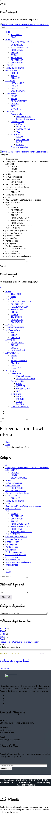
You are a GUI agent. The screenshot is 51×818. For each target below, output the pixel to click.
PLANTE (9, 39)
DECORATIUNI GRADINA (15, 490)
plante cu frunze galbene (16, 536)
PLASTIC (14, 73)
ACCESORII (10, 80)
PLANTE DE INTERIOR (20, 526)
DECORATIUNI (17, 62)
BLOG (13, 37)
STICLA (14, 75)
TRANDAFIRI (16, 57)
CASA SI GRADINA (12, 485)
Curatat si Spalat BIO (20, 147)
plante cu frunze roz (14, 539)
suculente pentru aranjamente (18, 562)
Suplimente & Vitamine (25, 119)
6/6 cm (2, 636)
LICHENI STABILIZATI (14, 68)
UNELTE (14, 88)
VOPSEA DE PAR (23, 129)
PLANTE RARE (17, 50)
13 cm (2, 631)
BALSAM (20, 137)
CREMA (19, 124)
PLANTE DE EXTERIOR (20, 524)
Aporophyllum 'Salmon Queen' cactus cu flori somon (27, 467)
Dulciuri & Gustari (23, 116)
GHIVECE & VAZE (12, 70)
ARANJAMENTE (11, 93)
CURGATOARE (17, 45)
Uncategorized (11, 565)
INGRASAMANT (17, 83)
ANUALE (14, 55)
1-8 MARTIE (16, 109)
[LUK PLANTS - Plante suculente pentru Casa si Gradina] (24, 24)
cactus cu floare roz (13, 483)
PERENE (14, 52)
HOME (8, 32)
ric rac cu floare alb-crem (15, 554)
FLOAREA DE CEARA (19, 47)
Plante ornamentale (13, 552)
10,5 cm (3, 628)
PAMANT (14, 85)
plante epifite (11, 544)
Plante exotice (11, 547)
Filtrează (6, 597)
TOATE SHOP (16, 34)
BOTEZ (14, 98)
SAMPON (20, 144)
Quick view (4, 668)
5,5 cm (2, 633)
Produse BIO (10, 111)
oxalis (7, 503)
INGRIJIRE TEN (22, 139)
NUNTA (14, 96)
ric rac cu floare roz (13, 557)
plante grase (10, 549)
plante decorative (12, 541)
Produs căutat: (19, 642)
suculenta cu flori (12, 559)
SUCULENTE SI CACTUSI (21, 42)
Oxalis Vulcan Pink (13, 508)
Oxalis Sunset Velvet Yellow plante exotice (23, 506)
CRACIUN (15, 103)
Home (7, 442)
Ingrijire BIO (16, 134)
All (6, 465)
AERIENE (9, 65)
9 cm (2, 639)
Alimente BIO (16, 114)
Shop (7, 444)
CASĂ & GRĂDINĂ (18, 91)
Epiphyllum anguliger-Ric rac (17, 493)
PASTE (13, 106)
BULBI (8, 480)
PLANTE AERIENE (12, 534)
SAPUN (19, 142)
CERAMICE (15, 78)
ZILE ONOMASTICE (19, 101)
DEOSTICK (20, 126)
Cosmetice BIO (17, 121)
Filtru (7, 569)
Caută (8, 572)
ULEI (18, 132)
